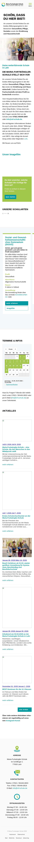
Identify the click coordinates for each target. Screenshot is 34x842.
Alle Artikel (23, 710)
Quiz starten (10, 197)
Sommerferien (12, 385)
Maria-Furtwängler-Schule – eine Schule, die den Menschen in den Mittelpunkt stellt (16, 449)
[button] (25, 214)
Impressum (12, 834)
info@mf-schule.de (18, 398)
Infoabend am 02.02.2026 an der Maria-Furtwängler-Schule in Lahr (16, 635)
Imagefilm (11, 308)
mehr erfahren (12, 303)
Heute (11, 349)
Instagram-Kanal (13, 721)
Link (25, 139)
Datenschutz (21, 834)
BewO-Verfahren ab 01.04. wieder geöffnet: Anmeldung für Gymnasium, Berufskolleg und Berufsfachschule (16, 566)
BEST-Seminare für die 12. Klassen (16, 689)
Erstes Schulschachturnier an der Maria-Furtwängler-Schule (16, 517)
